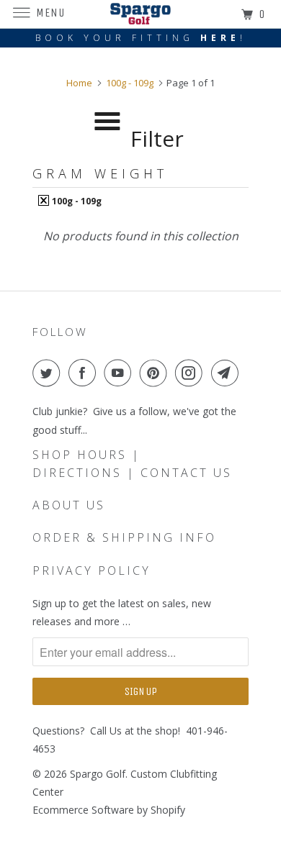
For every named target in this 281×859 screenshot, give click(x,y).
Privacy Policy (91, 570)
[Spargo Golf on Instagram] (191, 372)
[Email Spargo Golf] (227, 372)
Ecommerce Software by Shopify (108, 810)
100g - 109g (76, 200)
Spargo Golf (97, 774)
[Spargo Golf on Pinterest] (156, 372)
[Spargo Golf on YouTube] (120, 372)
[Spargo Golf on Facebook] (85, 372)
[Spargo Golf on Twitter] (49, 372)
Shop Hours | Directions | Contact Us (132, 464)
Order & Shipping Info (124, 537)
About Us (68, 505)
